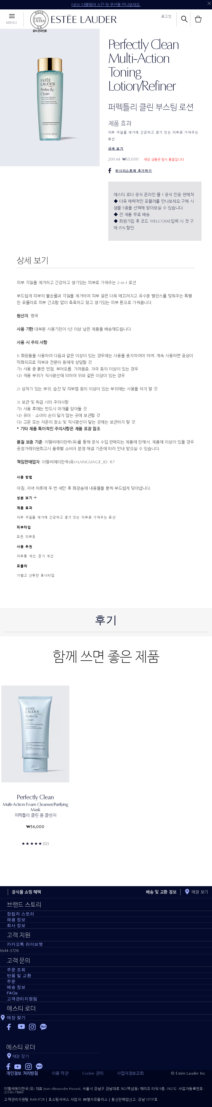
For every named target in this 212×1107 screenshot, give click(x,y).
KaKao (43, 1027)
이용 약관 (60, 1073)
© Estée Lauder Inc (188, 1073)
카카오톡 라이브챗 (25, 944)
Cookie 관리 (93, 1073)
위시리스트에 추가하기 (133, 171)
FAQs (12, 993)
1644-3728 (9, 950)
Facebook (10, 1027)
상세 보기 (116, 149)
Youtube (21, 1027)
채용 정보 (16, 919)
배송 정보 (16, 987)
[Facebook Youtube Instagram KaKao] (53, 1065)
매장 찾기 (16, 1017)
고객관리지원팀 (22, 999)
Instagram (32, 1027)
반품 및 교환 (19, 975)
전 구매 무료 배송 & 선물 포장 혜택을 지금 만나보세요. (106, 4)
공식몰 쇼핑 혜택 (26, 891)
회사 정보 (16, 925)
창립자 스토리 (20, 914)
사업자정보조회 (130, 1073)
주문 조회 (16, 969)
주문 (11, 981)
